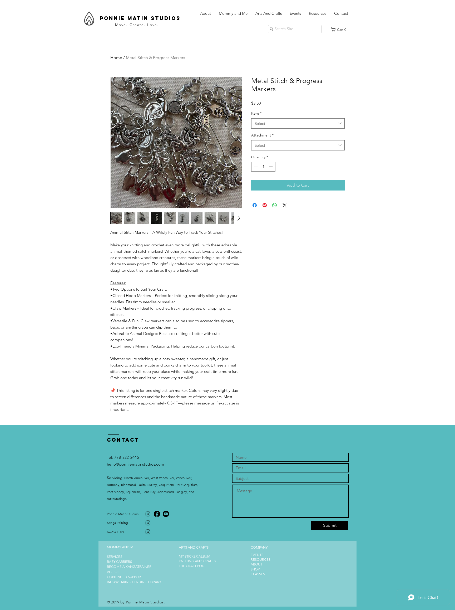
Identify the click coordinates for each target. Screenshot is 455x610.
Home (116, 57)
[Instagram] (148, 514)
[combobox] (298, 123)
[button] (233, 13)
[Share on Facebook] (254, 205)
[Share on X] (284, 205)
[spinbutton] (263, 166)
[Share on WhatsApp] (274, 205)
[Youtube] (166, 514)
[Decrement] (255, 166)
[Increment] (271, 166)
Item (256, 113)
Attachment (262, 135)
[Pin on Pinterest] (264, 205)
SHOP (255, 569)
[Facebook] (157, 514)
